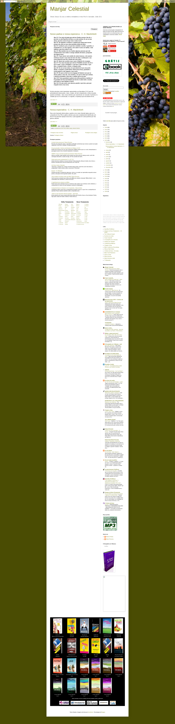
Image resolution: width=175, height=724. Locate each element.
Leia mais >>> (53, 99)
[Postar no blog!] (63, 104)
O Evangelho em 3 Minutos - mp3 (113, 344)
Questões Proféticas (109, 229)
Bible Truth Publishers (109, 252)
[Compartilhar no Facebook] (67, 104)
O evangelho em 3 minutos (111, 239)
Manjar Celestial (69, 9)
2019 (106, 176)
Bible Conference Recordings (111, 247)
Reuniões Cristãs (109, 364)
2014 (106, 138)
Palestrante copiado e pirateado (112, 392)
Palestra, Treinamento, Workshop (112, 441)
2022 (106, 183)
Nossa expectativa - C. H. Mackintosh (66, 110)
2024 (106, 187)
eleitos (67, 128)
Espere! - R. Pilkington (57, 171)
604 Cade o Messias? (110, 345)
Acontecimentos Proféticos (112, 469)
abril (107, 152)
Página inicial (52, 21)
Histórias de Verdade (109, 241)
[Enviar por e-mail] (62, 104)
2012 (106, 134)
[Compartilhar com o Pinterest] (69, 104)
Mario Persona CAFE (109, 258)
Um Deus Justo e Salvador (58, 165)
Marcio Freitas (109, 536)
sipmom (107, 369)
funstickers (90, 712)
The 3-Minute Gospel (109, 234)
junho (107, 156)
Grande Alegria (109, 288)
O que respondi (108, 238)
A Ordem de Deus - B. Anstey (111, 251)
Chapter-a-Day (109, 410)
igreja (71, 128)
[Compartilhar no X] (65, 104)
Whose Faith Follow (109, 249)
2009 (106, 127)
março (107, 150)
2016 (106, 170)
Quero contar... (108, 328)
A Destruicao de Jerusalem (111, 470)
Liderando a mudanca (110, 324)
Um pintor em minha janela (112, 353)
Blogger (103, 712)
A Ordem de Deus (109, 503)
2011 (106, 131)
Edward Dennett (109, 429)
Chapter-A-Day (108, 245)
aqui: (113, 106)
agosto (108, 161)
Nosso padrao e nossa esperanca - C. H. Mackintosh (73, 34)
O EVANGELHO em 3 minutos (112, 312)
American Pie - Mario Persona (111, 290)
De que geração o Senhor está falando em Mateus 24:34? (65, 148)
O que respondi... (109, 278)
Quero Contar (107, 254)
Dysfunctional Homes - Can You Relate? (114, 371)
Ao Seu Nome (108, 450)
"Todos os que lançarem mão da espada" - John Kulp (64, 193)
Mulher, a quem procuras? (111, 333)
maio (107, 154)
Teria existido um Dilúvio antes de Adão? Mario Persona (65, 176)
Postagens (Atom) (58, 135)
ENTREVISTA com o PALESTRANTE (114, 400)
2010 (106, 129)
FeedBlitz (116, 91)
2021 (106, 180)
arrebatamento (57, 128)
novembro (108, 165)
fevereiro (108, 142)
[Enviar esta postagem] (59, 104)
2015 (106, 140)
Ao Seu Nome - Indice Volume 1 (112, 452)
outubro (108, 163)
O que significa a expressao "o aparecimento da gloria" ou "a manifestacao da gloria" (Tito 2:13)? (113, 482)
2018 (106, 174)
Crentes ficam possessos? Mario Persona (61, 142)
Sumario (107, 504)
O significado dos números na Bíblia (60, 182)
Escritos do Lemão (109, 236)
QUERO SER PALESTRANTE (112, 391)
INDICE (107, 461)
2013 (106, 136)
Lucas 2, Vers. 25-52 (109, 411)
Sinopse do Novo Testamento (112, 492)
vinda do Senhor (76, 128)
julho (107, 158)
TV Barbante (107, 260)
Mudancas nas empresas (110, 402)
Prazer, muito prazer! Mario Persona (113, 302)
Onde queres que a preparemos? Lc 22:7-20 (62, 159)
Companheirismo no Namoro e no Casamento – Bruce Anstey (66, 188)
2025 (106, 189)
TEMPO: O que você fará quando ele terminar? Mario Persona (66, 153)
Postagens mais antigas (91, 132)
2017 (106, 172)
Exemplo (105, 91)
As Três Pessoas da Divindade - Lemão (114, 381)
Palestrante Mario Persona (112, 439)
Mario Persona (108, 256)
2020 (106, 178)
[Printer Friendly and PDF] (54, 104)
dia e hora (63, 128)
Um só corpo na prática (111, 460)
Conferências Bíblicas (109, 243)
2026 (106, 191)
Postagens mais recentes (57, 132)
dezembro (108, 167)
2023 (106, 185)
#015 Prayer (108, 421)
